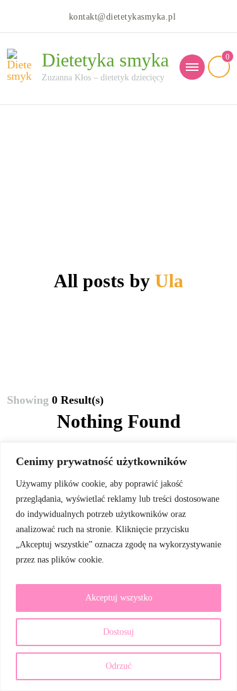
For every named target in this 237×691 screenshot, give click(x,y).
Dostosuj (118, 632)
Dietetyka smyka (105, 59)
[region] (118, 566)
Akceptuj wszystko (118, 597)
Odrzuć (118, 666)
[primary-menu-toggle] (192, 67)
